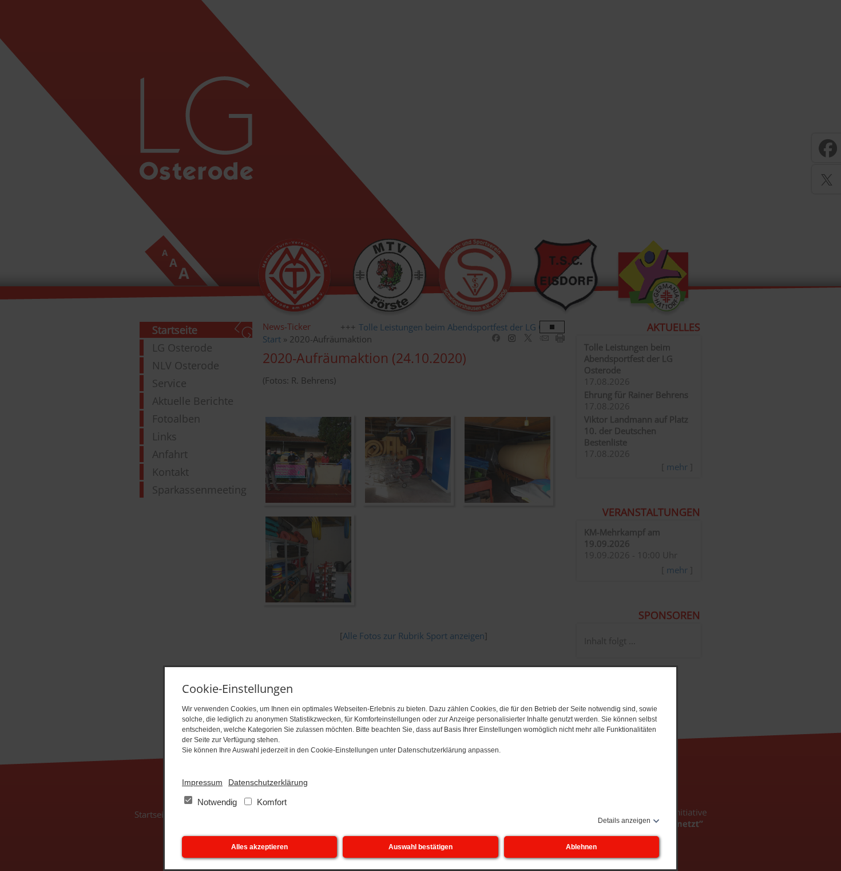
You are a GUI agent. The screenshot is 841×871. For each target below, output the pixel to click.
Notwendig (217, 802)
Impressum (202, 782)
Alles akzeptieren (259, 847)
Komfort (271, 802)
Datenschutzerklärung (268, 782)
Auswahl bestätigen (420, 847)
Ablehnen (581, 847)
